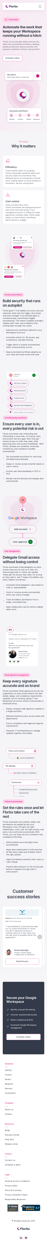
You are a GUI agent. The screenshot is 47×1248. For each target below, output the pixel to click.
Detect (8, 1079)
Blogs (7, 1130)
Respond (9, 1084)
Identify (8, 1070)
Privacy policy (11, 1186)
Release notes (11, 1144)
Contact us (10, 1160)
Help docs (9, 1139)
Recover (8, 1088)
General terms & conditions (17, 1181)
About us (9, 1109)
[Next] (39, 937)
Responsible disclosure (15, 1199)
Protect (8, 1075)
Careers (8, 1114)
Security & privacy (13, 1190)
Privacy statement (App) (16, 1195)
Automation (10, 1093)
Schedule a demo (13, 1165)
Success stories (12, 1135)
